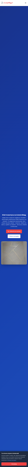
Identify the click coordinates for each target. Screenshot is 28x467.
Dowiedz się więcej (11, 460)
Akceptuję (14, 464)
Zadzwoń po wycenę (15, 231)
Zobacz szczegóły (14, 236)
